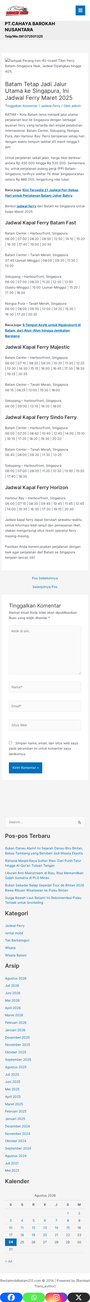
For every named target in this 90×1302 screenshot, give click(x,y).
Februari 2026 (16, 1022)
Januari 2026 (15, 1030)
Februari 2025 (15, 1111)
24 (11, 1242)
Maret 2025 (14, 1104)
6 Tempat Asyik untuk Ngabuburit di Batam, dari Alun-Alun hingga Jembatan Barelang (43, 330)
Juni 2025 (12, 1082)
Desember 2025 (17, 1037)
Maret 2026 (14, 1015)
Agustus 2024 (16, 1156)
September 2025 (18, 1060)
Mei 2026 (12, 1000)
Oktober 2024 (15, 1141)
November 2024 (17, 1134)
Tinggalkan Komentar (21, 106)
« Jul (8, 1261)
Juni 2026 (12, 993)
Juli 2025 (12, 1074)
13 (45, 1228)
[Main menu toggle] (80, 10)
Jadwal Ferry (50, 106)
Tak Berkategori (17, 940)
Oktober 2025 (15, 1052)
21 (56, 1235)
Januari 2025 (15, 1119)
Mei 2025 (12, 1089)
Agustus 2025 (15, 1067)
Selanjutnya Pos (44, 587)
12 (33, 1228)
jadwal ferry (26, 206)
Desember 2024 (17, 1126)
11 (22, 1228)
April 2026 (13, 1008)
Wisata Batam (16, 955)
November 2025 (17, 1045)
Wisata (10, 948)
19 (33, 1235)
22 (68, 1235)
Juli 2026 (12, 985)
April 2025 (13, 1097)
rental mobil (14, 933)
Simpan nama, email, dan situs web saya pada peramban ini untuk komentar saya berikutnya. (43, 748)
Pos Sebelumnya (45, 578)
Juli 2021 (11, 1163)
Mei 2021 (12, 1170)
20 (45, 1235)
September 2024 (18, 1148)
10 (10, 1228)
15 (68, 1228)
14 (56, 1228)
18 (22, 1235)
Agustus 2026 (16, 978)
